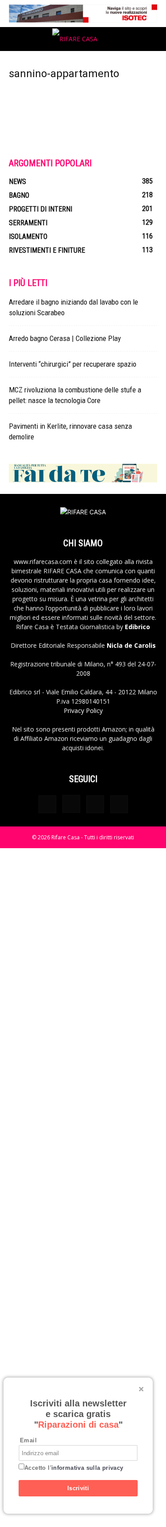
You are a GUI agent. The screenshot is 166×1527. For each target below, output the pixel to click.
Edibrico (137, 627)
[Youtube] (119, 804)
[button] (15, 39)
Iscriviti (78, 1488)
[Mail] (95, 804)
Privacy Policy (83, 710)
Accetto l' (74, 1467)
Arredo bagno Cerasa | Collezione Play (65, 338)
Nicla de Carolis (130, 645)
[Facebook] (47, 804)
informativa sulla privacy (87, 1467)
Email (28, 1440)
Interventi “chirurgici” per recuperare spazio (72, 364)
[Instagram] (71, 804)
